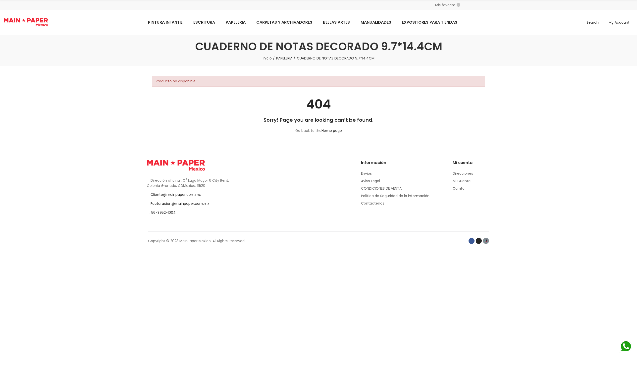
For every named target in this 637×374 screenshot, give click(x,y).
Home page (331, 130)
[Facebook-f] (472, 241)
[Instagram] (479, 241)
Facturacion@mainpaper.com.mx (180, 203)
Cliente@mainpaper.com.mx (176, 194)
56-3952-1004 (163, 212)
